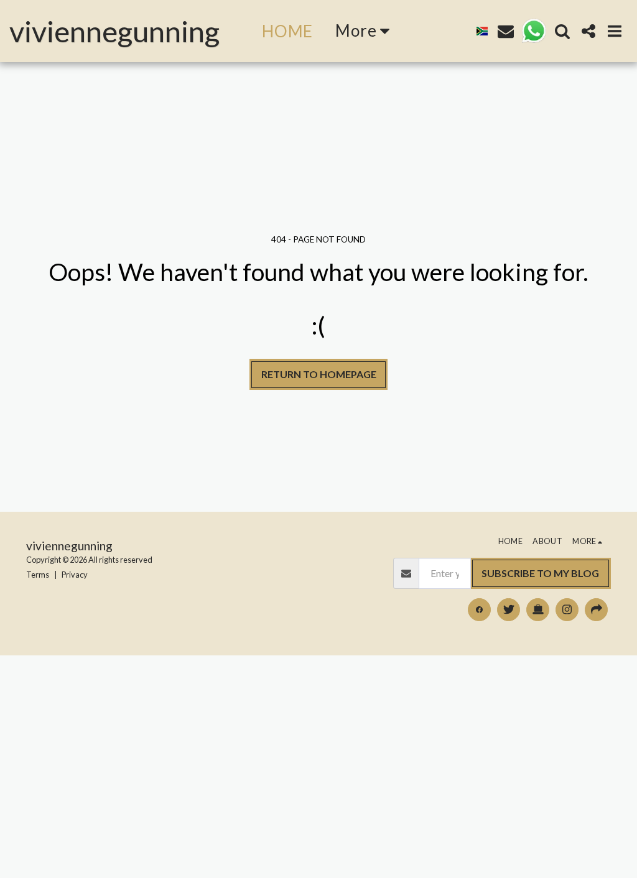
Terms (37, 575)
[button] (505, 31)
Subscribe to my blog (540, 573)
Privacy (75, 575)
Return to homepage (318, 374)
